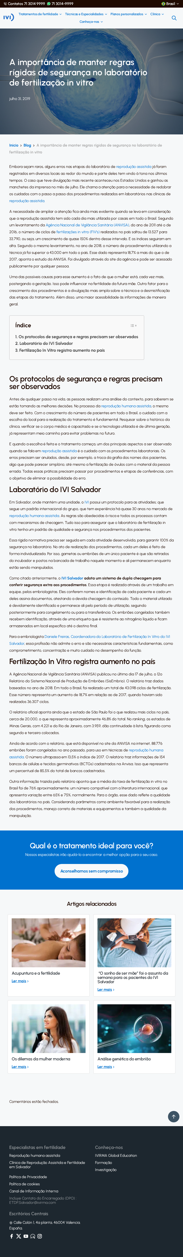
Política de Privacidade (28, 1177)
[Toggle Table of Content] (133, 325)
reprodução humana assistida (126, 406)
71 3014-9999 (62, 4)
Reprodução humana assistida (34, 1155)
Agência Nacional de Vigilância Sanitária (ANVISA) (87, 225)
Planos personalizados (127, 14)
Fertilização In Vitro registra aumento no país (62, 350)
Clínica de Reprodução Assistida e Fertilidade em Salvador (47, 1165)
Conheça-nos (89, 22)
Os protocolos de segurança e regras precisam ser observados (78, 336)
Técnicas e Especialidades (84, 14)
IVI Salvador (72, 578)
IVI (87, 502)
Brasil (170, 4)
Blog (27, 145)
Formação (103, 1163)
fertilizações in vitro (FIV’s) (78, 232)
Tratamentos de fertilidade (38, 14)
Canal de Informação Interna (33, 1191)
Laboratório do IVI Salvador (46, 343)
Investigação (106, 1170)
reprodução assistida (133, 166)
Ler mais (19, 981)
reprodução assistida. (27, 201)
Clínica (155, 14)
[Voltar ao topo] (173, 1116)
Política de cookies (24, 1184)
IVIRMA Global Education (116, 1155)
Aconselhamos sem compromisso (91, 871)
